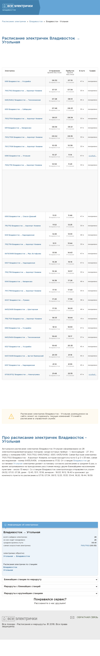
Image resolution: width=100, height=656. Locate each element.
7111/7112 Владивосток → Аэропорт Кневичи (23, 226)
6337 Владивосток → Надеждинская (20, 365)
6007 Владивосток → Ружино (17, 300)
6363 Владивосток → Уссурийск (18, 328)
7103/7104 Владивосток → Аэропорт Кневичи (23, 118)
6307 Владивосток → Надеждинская (20, 263)
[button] (50, 525)
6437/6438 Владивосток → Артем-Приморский (24, 356)
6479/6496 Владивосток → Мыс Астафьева (23, 253)
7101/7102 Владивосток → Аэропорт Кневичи (23, 91)
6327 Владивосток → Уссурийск (18, 346)
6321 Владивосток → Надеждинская (19, 235)
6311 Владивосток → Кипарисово (18, 128)
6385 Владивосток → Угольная (17, 156)
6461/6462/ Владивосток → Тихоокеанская (23, 100)
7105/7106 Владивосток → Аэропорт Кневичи (23, 137)
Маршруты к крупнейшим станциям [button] (23, 593)
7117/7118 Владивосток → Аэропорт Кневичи (23, 291)
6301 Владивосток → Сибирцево (18, 109)
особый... (92, 156)
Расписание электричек (14, 21)
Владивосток (10, 567)
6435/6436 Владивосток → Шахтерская (21, 309)
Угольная (8, 570)
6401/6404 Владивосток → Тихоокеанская (22, 337)
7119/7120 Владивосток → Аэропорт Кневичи (23, 319)
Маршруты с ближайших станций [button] (22, 587)
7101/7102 (85, 545)
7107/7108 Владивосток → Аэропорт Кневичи (23, 146)
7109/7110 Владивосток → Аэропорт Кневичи (23, 165)
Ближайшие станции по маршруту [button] (23, 580)
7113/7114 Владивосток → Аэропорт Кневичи (23, 244)
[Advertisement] (50, 496)
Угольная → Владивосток (16, 556)
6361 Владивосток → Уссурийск (18, 81)
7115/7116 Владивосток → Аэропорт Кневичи (23, 272)
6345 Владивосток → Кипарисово (18, 281)
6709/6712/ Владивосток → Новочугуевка (22, 374)
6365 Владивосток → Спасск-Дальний (20, 216)
